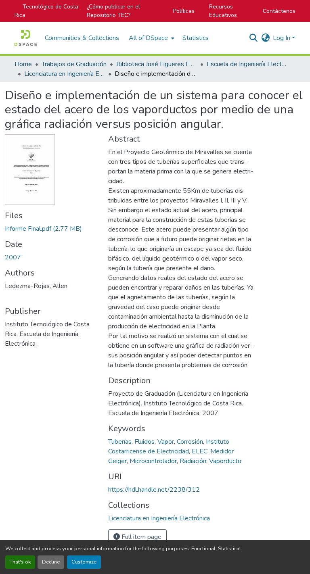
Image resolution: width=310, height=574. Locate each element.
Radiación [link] (193, 461)
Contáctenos (279, 11)
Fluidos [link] (144, 441)
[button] (26, 38)
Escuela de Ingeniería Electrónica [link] (247, 64)
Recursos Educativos (223, 11)
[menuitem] (150, 38)
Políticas (184, 11)
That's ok (20, 562)
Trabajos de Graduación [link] (74, 64)
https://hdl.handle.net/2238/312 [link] (154, 489)
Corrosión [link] (190, 441)
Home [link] (23, 64)
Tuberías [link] (120, 441)
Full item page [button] (140, 536)
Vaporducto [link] (225, 461)
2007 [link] (13, 257)
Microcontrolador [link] (153, 461)
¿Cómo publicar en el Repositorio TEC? (113, 11)
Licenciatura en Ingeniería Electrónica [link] (64, 73)
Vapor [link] (165, 441)
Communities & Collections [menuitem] (82, 37)
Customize (83, 562)
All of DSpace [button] (148, 37)
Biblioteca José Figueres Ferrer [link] (156, 64)
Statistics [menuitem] (195, 37)
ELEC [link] (199, 451)
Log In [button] (282, 37)
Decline (51, 562)
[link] (51, 229)
